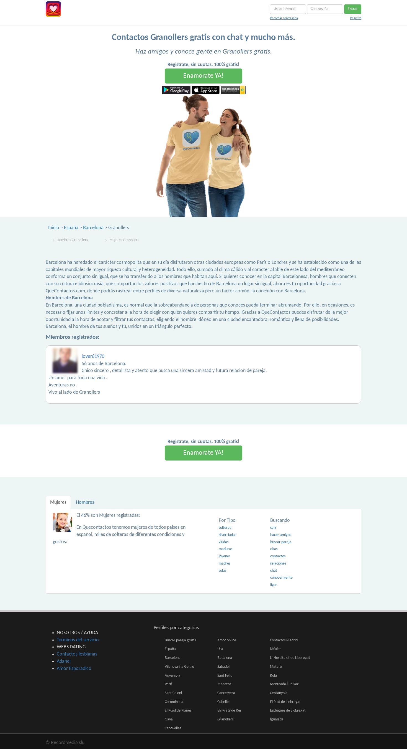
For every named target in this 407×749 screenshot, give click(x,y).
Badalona (224, 658)
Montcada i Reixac (284, 684)
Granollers (225, 719)
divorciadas (227, 535)
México (275, 649)
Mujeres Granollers (124, 240)
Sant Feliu (224, 676)
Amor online (226, 640)
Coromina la (174, 702)
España (71, 228)
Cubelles (223, 702)
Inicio (53, 228)
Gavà (169, 719)
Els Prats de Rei (229, 710)
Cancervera (226, 693)
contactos (277, 556)
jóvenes (224, 556)
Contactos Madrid (284, 640)
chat (273, 571)
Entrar (353, 9)
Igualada (277, 719)
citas (273, 549)
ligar (273, 585)
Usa (220, 649)
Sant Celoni (173, 693)
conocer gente (281, 578)
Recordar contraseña (284, 18)
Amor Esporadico (74, 668)
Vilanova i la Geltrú (179, 667)
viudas (223, 542)
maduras (225, 549)
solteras (225, 528)
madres (224, 563)
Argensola (172, 676)
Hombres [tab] (85, 502)
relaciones (278, 563)
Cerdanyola (278, 693)
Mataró (276, 667)
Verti (168, 684)
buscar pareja (280, 542)
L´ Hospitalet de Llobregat (290, 658)
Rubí (273, 676)
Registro (355, 18)
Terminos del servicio (78, 640)
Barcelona (93, 228)
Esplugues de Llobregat (288, 710)
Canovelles (173, 728)
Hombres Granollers (72, 240)
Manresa (224, 684)
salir (273, 528)
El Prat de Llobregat (285, 702)
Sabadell (223, 667)
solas (222, 571)
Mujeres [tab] (58, 502)
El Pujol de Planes (178, 710)
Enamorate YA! (203, 76)
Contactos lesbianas (77, 654)
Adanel (64, 661)
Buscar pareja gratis (180, 640)
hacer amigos (280, 535)
